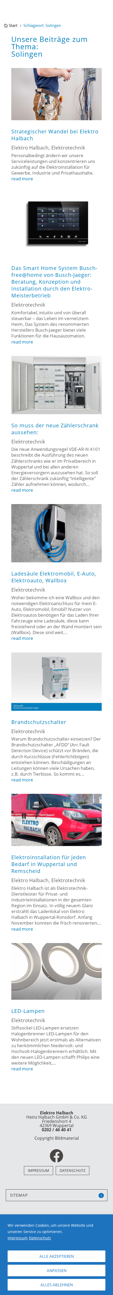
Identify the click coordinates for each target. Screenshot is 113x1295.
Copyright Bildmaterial (56, 1138)
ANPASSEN (56, 1270)
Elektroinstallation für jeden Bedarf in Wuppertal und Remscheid (48, 864)
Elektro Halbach (30, 147)
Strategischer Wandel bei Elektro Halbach (55, 135)
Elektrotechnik (68, 147)
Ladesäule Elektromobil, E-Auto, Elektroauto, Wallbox (53, 577)
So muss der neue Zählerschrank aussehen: (55, 429)
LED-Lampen (28, 1010)
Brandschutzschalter (38, 722)
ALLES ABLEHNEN (56, 1284)
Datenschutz (40, 1237)
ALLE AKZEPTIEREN (56, 1256)
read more (22, 179)
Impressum (18, 1237)
